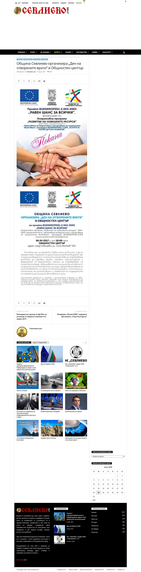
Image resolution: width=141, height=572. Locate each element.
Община (63, 3)
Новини (21, 52)
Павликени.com (99, 569)
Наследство (81, 52)
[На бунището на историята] (52, 380)
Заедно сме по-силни (48, 438)
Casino (68, 52)
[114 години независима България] (28, 428)
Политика (31, 57)
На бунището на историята (50, 390)
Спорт (32, 52)
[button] (124, 52)
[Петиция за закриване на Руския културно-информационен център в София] (28, 401)
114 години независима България (25, 439)
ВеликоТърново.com (86, 569)
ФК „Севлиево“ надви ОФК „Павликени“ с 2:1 (74, 365)
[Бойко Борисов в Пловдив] (52, 401)
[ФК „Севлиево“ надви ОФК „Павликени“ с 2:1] (76, 354)
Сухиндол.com (111, 569)
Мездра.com (121, 569)
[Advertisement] (101, 10)
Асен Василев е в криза (73, 411)
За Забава (44, 52)
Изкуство (94, 519)
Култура (94, 516)
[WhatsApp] (34, 81)
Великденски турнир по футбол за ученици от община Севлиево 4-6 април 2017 (32, 316)
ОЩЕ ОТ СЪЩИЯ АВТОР (40, 342)
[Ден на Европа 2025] (52, 354)
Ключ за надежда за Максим (75, 390)
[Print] (44, 81)
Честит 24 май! (22, 390)
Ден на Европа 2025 (48, 364)
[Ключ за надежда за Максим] (76, 380)
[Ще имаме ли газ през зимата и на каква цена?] (76, 428)
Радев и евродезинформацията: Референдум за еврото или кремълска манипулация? (26, 367)
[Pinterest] (29, 81)
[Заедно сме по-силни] (52, 428)
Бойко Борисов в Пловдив (50, 411)
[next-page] (86, 342)
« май (93, 500)
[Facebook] (125, 1)
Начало (19, 57)
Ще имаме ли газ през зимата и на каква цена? (76, 439)
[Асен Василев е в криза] (76, 401)
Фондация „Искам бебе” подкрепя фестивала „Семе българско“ (72, 315)
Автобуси (55, 3)
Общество (36, 59)
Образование (28, 59)
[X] (24, 81)
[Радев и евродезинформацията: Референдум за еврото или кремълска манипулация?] (28, 354)
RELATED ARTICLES (23, 342)
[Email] (39, 81)
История (94, 522)
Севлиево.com (31, 72)
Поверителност (61, 569)
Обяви (94, 52)
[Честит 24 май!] (28, 380)
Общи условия (73, 569)
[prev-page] (83, 342)
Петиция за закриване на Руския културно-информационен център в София (26, 414)
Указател (106, 52)
